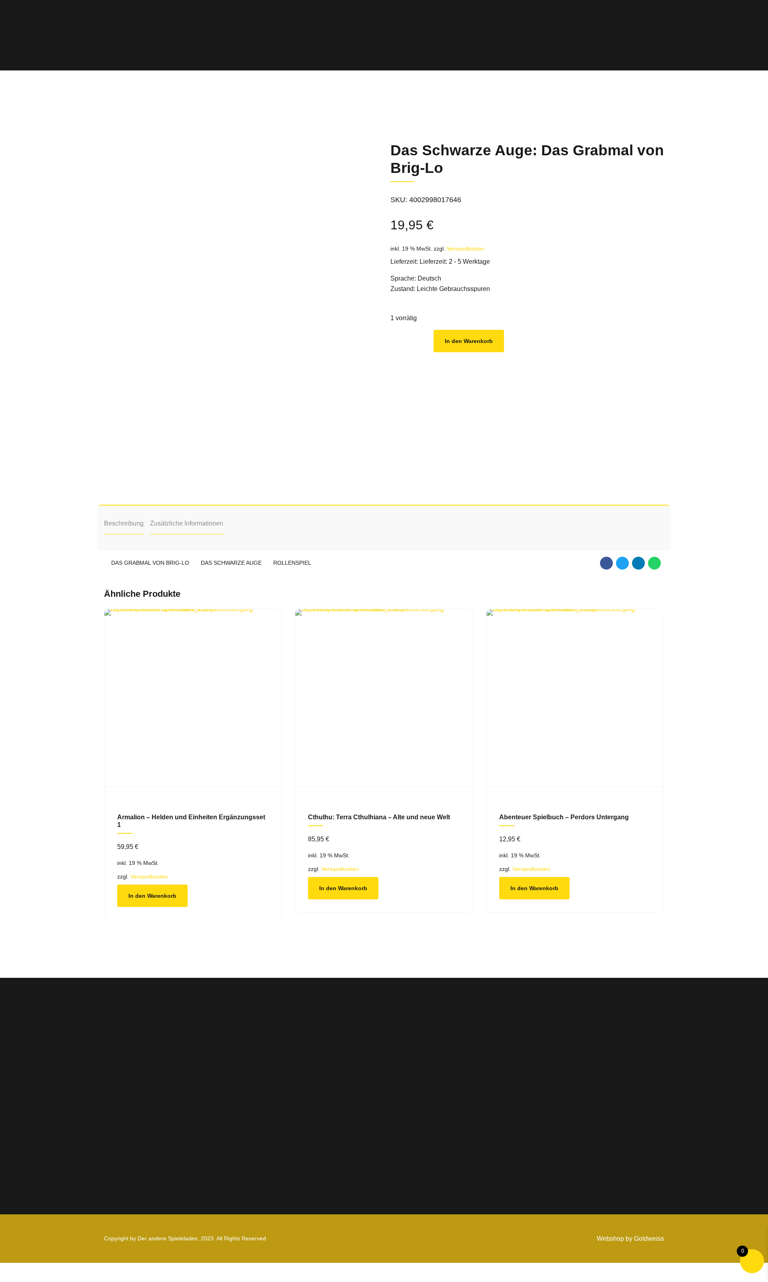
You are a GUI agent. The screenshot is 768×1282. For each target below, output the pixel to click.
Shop (496, 1088)
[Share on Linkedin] (638, 563)
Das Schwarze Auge (231, 563)
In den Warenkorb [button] (152, 896)
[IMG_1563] (383, 698)
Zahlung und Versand (617, 1112)
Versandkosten (465, 248)
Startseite (502, 1075)
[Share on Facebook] (606, 563)
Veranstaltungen (513, 1124)
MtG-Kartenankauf (515, 1112)
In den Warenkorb (469, 341)
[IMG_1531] (575, 698)
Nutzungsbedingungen (619, 1124)
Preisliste (502, 1100)
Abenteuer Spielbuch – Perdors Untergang (564, 817)
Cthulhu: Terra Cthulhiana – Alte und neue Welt (379, 817)
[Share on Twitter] (622, 563)
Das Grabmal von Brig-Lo (150, 563)
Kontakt (500, 1136)
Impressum (601, 1088)
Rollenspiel (292, 563)
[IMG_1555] (193, 698)
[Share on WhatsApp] (654, 563)
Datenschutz (603, 1100)
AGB (591, 1075)
